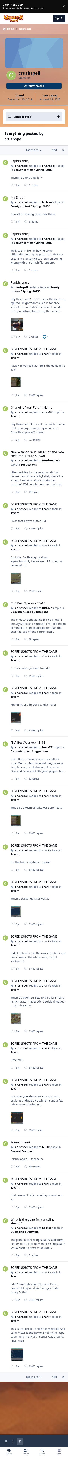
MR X (45, 1147)
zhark (45, 353)
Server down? (20, 1142)
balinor (46, 1228)
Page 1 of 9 (32, 150)
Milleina (47, 202)
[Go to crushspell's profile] (5, 162)
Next (54, 150)
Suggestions (29, 464)
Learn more (7, 6)
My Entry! (18, 197)
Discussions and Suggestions (29, 612)
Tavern (15, 358)
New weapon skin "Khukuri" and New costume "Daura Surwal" (37, 454)
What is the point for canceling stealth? (33, 1221)
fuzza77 (47, 608)
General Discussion (23, 1151)
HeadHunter (50, 460)
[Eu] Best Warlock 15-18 (28, 603)
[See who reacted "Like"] (44, 336)
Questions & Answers (25, 1232)
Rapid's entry (20, 161)
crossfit (47, 412)
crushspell (21, 166)
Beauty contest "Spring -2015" (33, 169)
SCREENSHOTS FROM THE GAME (34, 349)
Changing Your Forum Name (31, 407)
